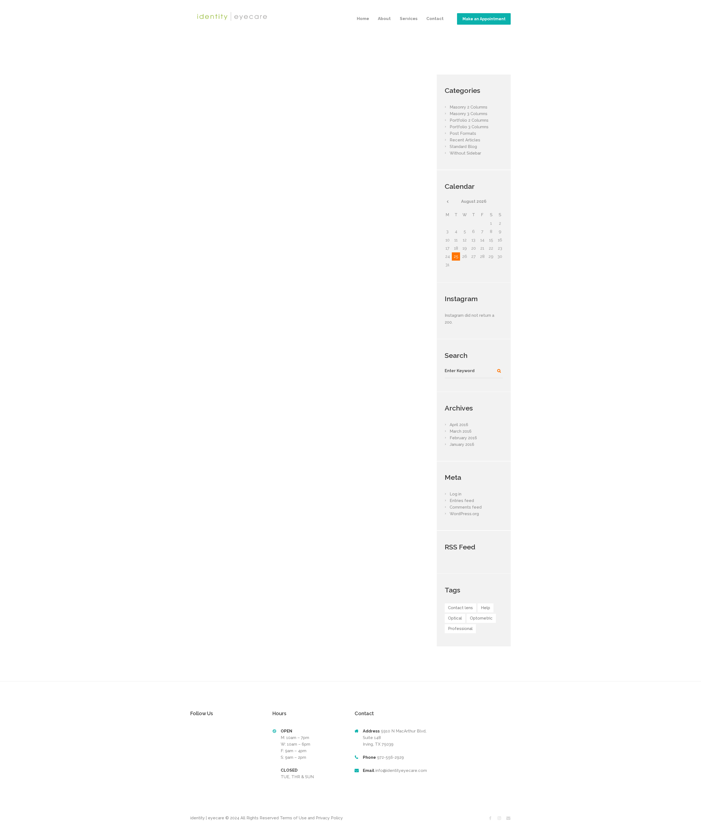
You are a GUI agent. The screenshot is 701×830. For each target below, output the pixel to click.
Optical (455, 618)
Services (409, 18)
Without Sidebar (465, 153)
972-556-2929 (390, 757)
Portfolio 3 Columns (469, 126)
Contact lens (460, 607)
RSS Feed (460, 547)
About (384, 18)
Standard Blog (463, 146)
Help (485, 607)
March (461, 431)
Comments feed (466, 507)
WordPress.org (464, 513)
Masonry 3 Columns (468, 113)
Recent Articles (465, 140)
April (459, 424)
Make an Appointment (483, 19)
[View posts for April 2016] (447, 202)
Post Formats (463, 133)
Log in (455, 494)
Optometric (481, 618)
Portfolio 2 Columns (469, 120)
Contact (435, 18)
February (463, 437)
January (462, 444)
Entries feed (462, 500)
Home (363, 18)
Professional (460, 628)
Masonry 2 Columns (468, 107)
